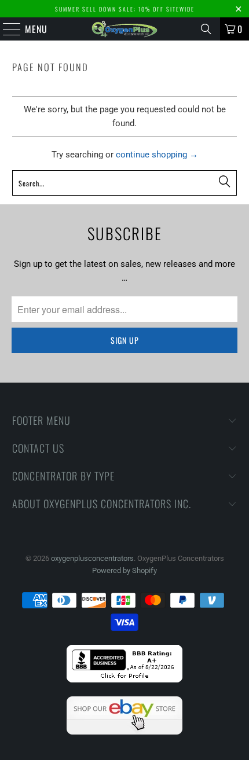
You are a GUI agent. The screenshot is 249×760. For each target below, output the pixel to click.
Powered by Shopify (124, 570)
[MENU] (6, 29)
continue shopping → (157, 154)
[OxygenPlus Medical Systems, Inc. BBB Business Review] (124, 679)
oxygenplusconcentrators (92, 558)
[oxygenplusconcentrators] (125, 29)
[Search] (206, 29)
